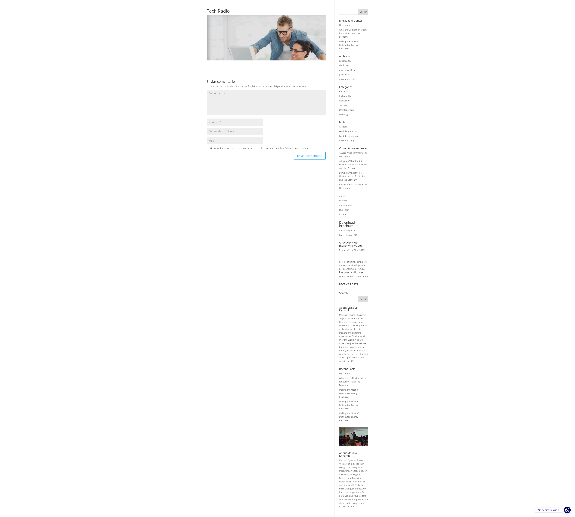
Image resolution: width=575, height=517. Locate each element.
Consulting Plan (347, 230)
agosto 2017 (345, 60)
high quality (345, 96)
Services (343, 200)
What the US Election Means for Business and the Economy (353, 33)
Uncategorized (346, 109)
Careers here (345, 205)
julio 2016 (344, 74)
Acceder (343, 126)
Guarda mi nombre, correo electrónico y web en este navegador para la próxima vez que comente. (259, 148)
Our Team (344, 209)
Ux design (344, 114)
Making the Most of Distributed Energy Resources (348, 45)
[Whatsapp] (567, 510)
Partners (343, 214)
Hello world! (345, 25)
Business (343, 91)
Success (343, 105)
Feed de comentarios (349, 136)
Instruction (344, 100)
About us (343, 196)
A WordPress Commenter (351, 152)
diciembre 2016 (347, 70)
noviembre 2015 (347, 79)
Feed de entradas (348, 131)
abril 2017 (344, 65)
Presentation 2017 (348, 235)
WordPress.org (346, 140)
